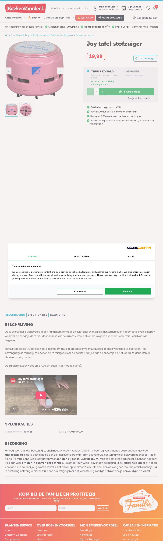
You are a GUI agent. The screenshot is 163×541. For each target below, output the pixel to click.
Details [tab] (130, 256)
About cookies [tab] (81, 256)
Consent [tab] (32, 256)
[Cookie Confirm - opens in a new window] (139, 247)
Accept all (127, 291)
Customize (80, 291)
